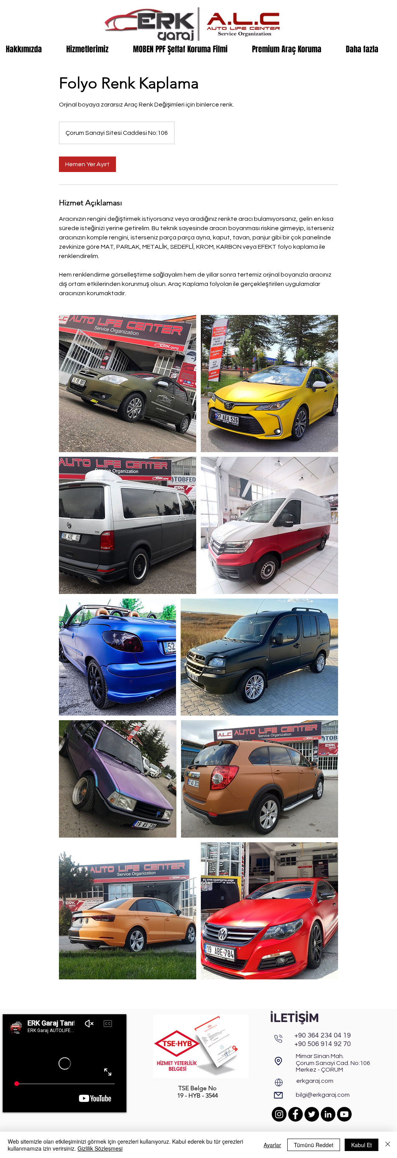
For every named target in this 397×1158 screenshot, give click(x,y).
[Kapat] (387, 1145)
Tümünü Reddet (313, 1145)
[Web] (279, 1082)
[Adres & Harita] (278, 1061)
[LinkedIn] (328, 1114)
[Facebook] (295, 1114)
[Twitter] (311, 1114)
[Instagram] (279, 1114)
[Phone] (278, 1038)
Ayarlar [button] (272, 1145)
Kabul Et (361, 1145)
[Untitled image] (127, 383)
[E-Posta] (278, 1095)
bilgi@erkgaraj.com (323, 1095)
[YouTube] (344, 1114)
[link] (87, 164)
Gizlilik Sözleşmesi (100, 1148)
